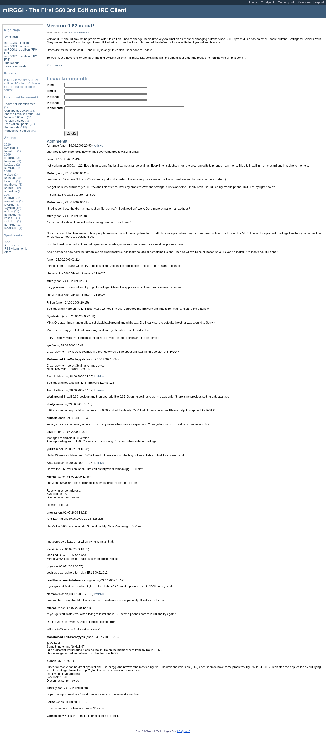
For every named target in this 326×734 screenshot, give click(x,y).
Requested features (17, 130)
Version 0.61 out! (15, 120)
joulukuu (10, 158)
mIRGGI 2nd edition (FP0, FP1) (20, 51)
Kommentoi (54, 65)
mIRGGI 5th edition (16, 43)
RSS (7, 242)
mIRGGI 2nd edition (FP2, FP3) (20, 58)
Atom (7, 252)
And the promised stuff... (19, 114)
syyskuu (9, 148)
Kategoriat (304, 2)
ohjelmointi (83, 32)
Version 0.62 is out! (70, 26)
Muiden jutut (286, 2)
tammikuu (10, 191)
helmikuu (10, 151)
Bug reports (11, 63)
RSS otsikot (11, 245)
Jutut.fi (252, 2)
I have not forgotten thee (20, 104)
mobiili (72, 32)
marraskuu (11, 201)
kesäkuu (9, 164)
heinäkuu (10, 161)
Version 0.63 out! (15, 117)
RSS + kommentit (15, 248)
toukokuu (10, 221)
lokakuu (9, 204)
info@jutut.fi (183, 731)
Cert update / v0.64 (16, 110)
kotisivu (98, 145)
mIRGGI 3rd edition (16, 46)
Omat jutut (267, 2)
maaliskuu (11, 184)
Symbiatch (11, 36)
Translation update (16, 124)
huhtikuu (10, 168)
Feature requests (15, 66)
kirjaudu (320, 2)
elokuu (8, 174)
